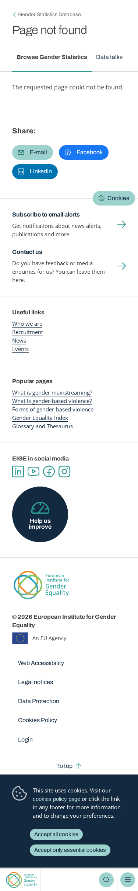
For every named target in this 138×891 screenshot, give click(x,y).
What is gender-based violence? (52, 400)
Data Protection (38, 701)
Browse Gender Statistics (52, 57)
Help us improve (40, 524)
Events (20, 348)
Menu (127, 879)
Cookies (118, 198)
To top (64, 766)
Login (25, 739)
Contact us (27, 252)
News (19, 340)
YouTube (33, 471)
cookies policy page (56, 799)
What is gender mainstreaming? (52, 392)
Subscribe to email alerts (46, 214)
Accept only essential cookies (70, 850)
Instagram (64, 471)
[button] (32, 152)
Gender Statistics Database (49, 14)
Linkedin (18, 471)
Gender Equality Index (40, 417)
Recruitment (27, 332)
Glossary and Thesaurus (42, 426)
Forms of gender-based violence (52, 409)
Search (106, 879)
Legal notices (35, 682)
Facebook (49, 471)
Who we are (27, 323)
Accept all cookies (56, 834)
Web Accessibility (41, 663)
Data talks (109, 57)
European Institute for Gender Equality (21, 880)
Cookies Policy (37, 720)
